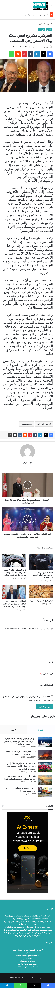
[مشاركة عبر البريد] (15, 435)
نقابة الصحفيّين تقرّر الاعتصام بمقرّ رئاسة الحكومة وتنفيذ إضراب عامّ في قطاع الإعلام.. (15, 572)
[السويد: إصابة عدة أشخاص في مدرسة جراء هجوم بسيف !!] (45, 792)
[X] (46, 435)
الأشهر (13, 730)
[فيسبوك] (51, 435)
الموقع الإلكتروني (46, 685)
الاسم (50, 662)
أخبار (40, 24)
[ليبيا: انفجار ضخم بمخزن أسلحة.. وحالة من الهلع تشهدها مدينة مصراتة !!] (45, 755)
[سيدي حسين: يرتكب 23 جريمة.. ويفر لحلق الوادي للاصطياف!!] (41, 562)
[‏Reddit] (25, 435)
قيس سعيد (26, 424)
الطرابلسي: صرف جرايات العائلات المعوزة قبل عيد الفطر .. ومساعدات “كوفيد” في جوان (14, 604)
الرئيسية (47, 24)
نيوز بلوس (45, 47)
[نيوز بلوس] (40, 6)
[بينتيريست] (30, 435)
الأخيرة (41, 730)
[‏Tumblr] (35, 435)
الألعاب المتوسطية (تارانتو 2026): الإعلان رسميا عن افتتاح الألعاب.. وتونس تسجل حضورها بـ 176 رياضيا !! (20, 766)
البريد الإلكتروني (46, 674)
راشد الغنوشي (43, 424)
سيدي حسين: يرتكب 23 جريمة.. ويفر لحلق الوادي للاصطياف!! (43, 575)
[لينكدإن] (40, 435)
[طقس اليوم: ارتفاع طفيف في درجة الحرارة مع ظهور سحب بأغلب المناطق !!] (45, 780)
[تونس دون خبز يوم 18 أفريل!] (41, 591)
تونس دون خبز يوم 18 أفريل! (41, 600)
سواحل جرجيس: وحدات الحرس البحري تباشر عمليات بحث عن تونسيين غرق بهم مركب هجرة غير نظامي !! (20, 741)
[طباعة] (10, 435)
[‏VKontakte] (20, 435)
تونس (42, 29)
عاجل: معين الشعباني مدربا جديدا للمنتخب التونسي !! (28, 15)
